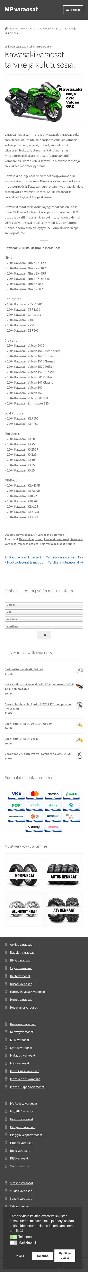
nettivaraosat (49, 544)
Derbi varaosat (20, 976)
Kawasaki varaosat (23, 1024)
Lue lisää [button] (16, 1230)
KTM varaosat (19, 1040)
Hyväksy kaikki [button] (65, 1256)
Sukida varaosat (21, 1191)
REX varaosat (19, 1158)
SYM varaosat (19, 1206)
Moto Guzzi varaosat (24, 1071)
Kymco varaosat (21, 1048)
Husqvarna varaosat (24, 1007)
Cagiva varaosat (21, 968)
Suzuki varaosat (21, 1198)
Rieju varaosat (20, 1151)
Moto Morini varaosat (25, 1079)
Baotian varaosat (22, 952)
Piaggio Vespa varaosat (26, 1135)
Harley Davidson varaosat (27, 992)
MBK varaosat (19, 1063)
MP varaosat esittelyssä (48, 534)
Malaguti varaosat (22, 1055)
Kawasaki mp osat (31, 539)
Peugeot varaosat (22, 1127)
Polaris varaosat (21, 1143)
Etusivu (13, 28)
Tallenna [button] (43, 1255)
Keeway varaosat (22, 1032)
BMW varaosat (20, 960)
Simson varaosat (21, 1183)
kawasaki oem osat (56, 539)
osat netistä (67, 544)
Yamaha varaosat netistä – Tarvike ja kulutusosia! (64, 560)
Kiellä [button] (20, 1255)
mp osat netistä (28, 544)
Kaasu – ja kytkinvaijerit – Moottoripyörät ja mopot (24, 560)
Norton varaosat (21, 1119)
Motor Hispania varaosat (27, 1087)
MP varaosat (21, 9)
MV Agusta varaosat (23, 1103)
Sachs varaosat (20, 1166)
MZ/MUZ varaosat (22, 1111)
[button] (13, 1237)
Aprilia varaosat (21, 944)
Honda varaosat (21, 999)
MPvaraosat (44, 46)
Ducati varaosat (21, 984)
